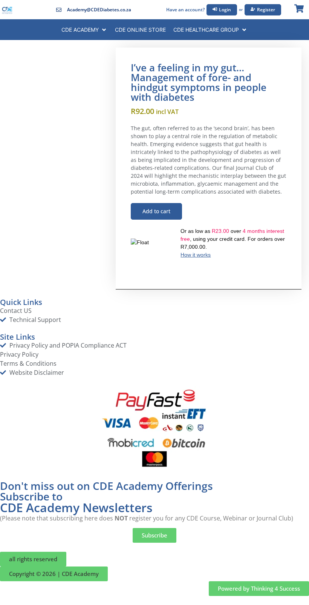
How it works (196, 255)
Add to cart (156, 211)
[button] (84, 29)
